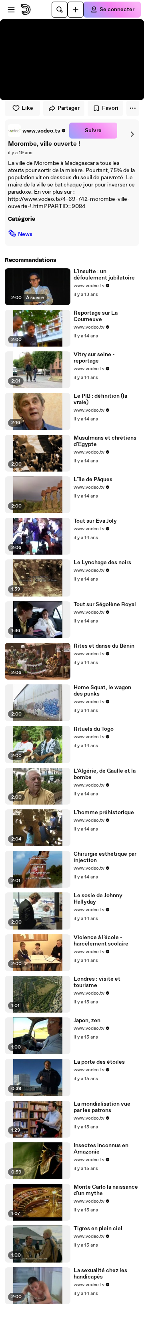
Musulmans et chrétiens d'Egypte (105, 441)
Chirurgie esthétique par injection (105, 857)
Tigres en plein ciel (98, 1228)
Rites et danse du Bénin (104, 646)
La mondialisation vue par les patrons (102, 1107)
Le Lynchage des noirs (102, 562)
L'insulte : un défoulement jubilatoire (104, 274)
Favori (110, 108)
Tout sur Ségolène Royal (105, 604)
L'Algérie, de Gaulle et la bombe (105, 774)
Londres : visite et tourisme (97, 982)
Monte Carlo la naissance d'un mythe (106, 1190)
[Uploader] (76, 10)
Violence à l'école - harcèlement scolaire (101, 940)
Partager (69, 108)
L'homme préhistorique (104, 812)
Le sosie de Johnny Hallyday (98, 898)
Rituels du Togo (94, 729)
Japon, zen (87, 1020)
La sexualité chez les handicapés (100, 1273)
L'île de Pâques (93, 479)
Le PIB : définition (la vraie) (100, 399)
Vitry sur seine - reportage (94, 357)
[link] (37, 130)
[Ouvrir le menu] (11, 10)
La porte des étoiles (99, 1062)
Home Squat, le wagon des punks (102, 690)
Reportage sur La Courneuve (96, 316)
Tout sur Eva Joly (95, 521)
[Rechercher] (60, 10)
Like (27, 108)
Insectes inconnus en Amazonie (101, 1148)
